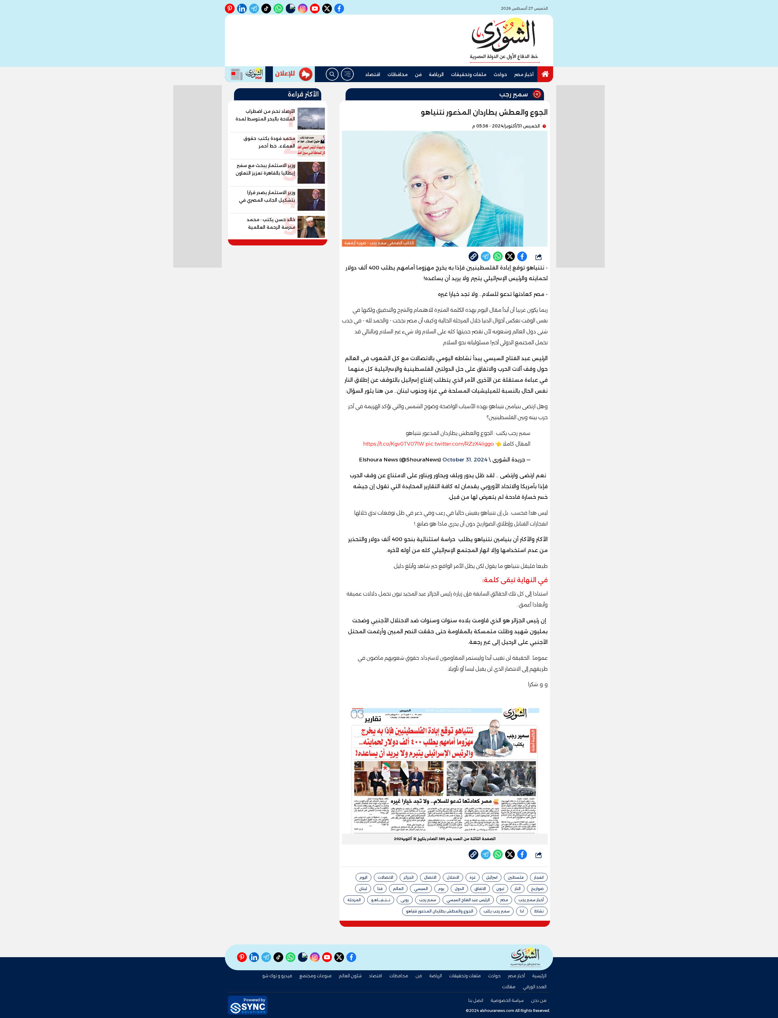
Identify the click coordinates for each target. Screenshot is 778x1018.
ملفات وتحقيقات (468, 74)
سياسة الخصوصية (507, 1000)
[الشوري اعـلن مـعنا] (294, 74)
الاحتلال (453, 877)
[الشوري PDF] (245, 74)
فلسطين (516, 877)
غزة (473, 877)
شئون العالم (350, 975)
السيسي (421, 888)
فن (418, 74)
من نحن (538, 1000)
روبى (405, 900)
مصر (504, 900)
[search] (332, 74)
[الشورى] (505, 40)
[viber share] (486, 256)
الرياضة (436, 74)
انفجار (539, 877)
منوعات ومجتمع (315, 975)
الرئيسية (539, 975)
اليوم (363, 877)
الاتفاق (480, 888)
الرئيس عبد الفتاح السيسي (468, 900)
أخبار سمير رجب (531, 900)
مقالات (508, 986)
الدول (459, 888)
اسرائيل (491, 877)
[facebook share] (522, 256)
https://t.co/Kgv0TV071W (393, 444)
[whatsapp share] (498, 256)
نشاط (539, 911)
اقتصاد (372, 74)
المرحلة (354, 900)
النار (518, 888)
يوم (441, 888)
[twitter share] (510, 256)
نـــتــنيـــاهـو (380, 900)
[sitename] (526, 957)
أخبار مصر (524, 74)
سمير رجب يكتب (497, 911)
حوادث (500, 74)
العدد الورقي (534, 986)
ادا (522, 911)
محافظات (397, 74)
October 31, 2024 (464, 460)
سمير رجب (427, 900)
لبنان (363, 888)
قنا (380, 888)
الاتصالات (385, 877)
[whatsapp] (473, 256)
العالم (398, 888)
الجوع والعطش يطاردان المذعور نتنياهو (439, 911)
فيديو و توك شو (277, 975)
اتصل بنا (475, 1000)
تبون (500, 888)
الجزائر (409, 877)
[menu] (347, 74)
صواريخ (537, 888)
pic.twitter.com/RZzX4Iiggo (459, 444)
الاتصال (430, 877)
